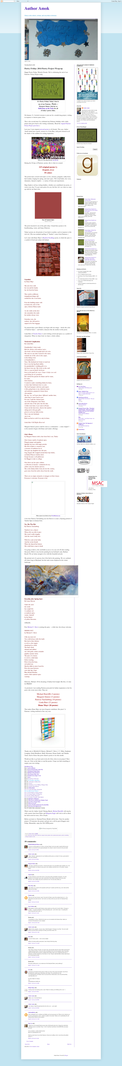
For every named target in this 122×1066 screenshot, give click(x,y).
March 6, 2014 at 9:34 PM (33, 849)
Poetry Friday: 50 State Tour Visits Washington (90, 230)
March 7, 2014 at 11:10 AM (33, 943)
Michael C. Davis (33, 627)
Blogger (66, 1055)
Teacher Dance (37, 334)
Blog (79, 417)
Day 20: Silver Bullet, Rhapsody (32, 795)
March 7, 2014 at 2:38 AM (33, 902)
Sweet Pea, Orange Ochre (34, 802)
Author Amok (36, 8)
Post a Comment (30, 1041)
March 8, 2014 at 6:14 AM (33, 1038)
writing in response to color (30, 836)
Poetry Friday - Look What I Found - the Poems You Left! (86, 419)
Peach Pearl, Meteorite (33, 778)
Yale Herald (55, 160)
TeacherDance (81, 429)
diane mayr (30, 835)
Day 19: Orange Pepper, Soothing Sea (33, 794)
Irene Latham (31, 906)
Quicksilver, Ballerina (33, 798)
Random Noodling (48, 238)
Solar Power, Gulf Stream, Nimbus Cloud (38, 800)
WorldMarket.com (55, 515)
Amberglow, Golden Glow (34, 782)
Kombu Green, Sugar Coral (34, 775)
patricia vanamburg (65, 835)
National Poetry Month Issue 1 (91, 248)
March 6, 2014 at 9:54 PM (33, 859)
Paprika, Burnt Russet (33, 786)
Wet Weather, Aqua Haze (34, 780)
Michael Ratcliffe (58, 811)
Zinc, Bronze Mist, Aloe (33, 774)
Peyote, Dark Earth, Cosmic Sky (35, 769)
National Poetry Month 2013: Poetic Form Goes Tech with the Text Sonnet (91, 210)
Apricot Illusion (31, 768)
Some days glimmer (82, 404)
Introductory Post (28, 766)
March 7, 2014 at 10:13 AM (33, 932)
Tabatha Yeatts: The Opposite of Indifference (85, 424)
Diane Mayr (30, 885)
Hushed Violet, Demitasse (34, 772)
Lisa (29, 969)
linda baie (39, 835)
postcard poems (44, 129)
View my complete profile (82, 123)
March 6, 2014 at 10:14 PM (33, 891)
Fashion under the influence (84, 413)
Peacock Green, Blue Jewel (34, 806)
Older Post (69, 1044)
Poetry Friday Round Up (90, 240)
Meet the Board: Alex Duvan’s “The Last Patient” (86, 399)
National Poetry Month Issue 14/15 (90, 220)
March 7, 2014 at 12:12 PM (33, 983)
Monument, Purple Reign (34, 771)
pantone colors (50, 835)
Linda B (30, 874)
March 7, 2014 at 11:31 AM (33, 965)
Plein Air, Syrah (32, 803)
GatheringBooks (31, 1012)
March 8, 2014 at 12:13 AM (33, 1019)
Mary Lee (30, 1023)
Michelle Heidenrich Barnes (34, 844)
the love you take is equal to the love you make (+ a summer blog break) (86, 393)
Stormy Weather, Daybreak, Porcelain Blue (38, 805)
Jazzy (29, 777)
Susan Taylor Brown (83, 403)
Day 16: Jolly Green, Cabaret (31, 791)
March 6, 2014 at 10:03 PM (33, 870)
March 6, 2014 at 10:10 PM (33, 881)
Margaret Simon (31, 863)
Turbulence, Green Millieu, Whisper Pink (38, 785)
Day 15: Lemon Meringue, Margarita (33, 789)
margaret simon (44, 835)
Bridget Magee (31, 987)
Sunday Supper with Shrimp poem (85, 387)
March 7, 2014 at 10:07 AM (33, 922)
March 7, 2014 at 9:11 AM (33, 913)
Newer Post (27, 1044)
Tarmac (30, 783)
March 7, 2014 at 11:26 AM (33, 957)
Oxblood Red (31, 788)
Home (48, 1044)
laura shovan (35, 835)
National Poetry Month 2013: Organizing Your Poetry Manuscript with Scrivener (90, 258)
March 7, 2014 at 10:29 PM (33, 999)
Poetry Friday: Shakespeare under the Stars (90, 199)
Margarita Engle (51, 813)
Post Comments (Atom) (34, 1046)
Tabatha (30, 895)
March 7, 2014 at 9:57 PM (33, 991)
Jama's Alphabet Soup (83, 391)
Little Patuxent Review (83, 397)
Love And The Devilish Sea (84, 425)
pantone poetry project (57, 835)
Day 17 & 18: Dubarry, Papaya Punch (33, 792)
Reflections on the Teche (46, 108)
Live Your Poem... (82, 386)
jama (29, 936)
